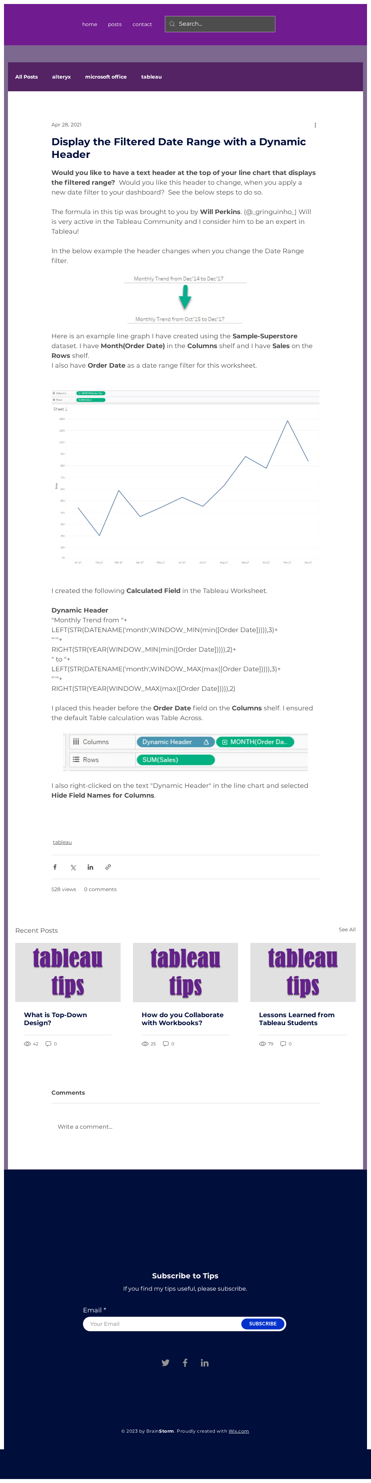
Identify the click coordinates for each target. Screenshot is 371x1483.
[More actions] (315, 124)
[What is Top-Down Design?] (68, 972)
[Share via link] (108, 867)
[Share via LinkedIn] (90, 867)
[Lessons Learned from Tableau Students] (303, 972)
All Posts (26, 77)
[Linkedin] (204, 1362)
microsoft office (106, 77)
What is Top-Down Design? (55, 1019)
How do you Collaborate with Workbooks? (183, 1019)
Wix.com (239, 1431)
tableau (151, 77)
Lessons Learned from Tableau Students (297, 1019)
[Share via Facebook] (54, 867)
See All (347, 929)
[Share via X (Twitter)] (72, 867)
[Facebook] (185, 1362)
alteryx (61, 77)
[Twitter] (165, 1362)
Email (92, 1310)
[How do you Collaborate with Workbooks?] (185, 972)
